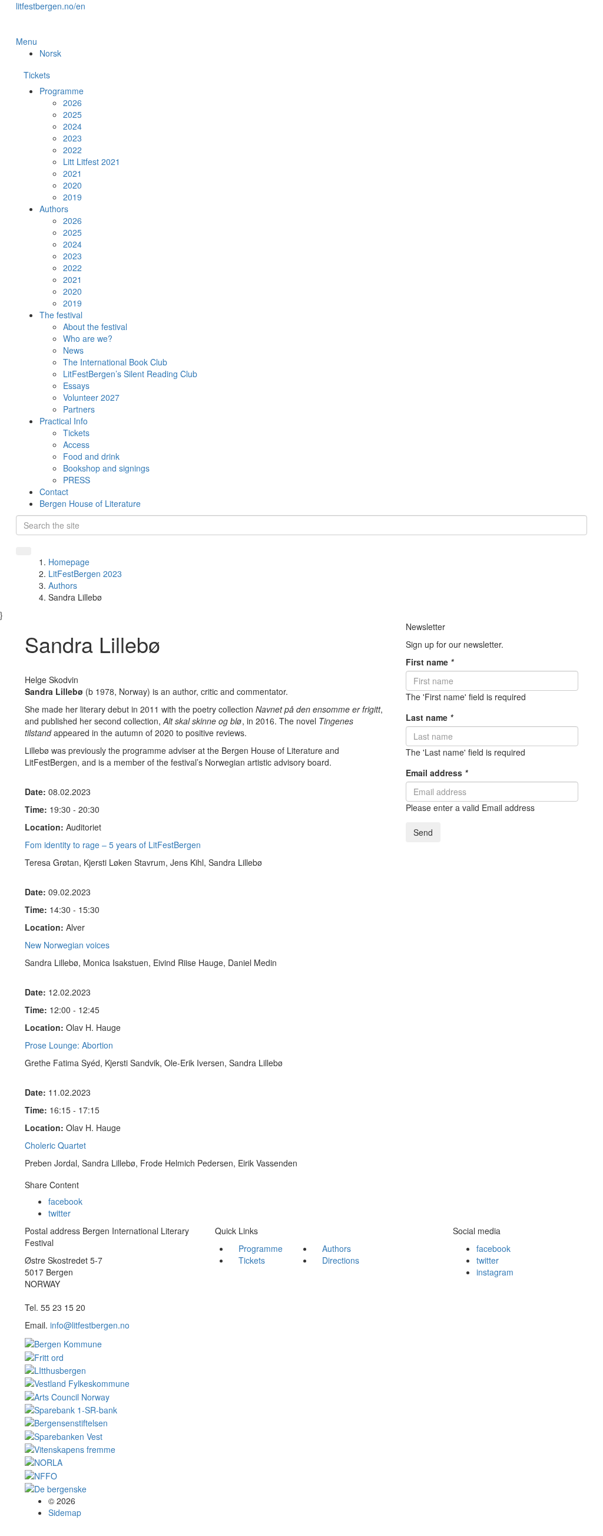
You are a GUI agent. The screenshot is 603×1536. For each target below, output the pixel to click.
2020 (72, 185)
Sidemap (64, 1512)
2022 (72, 150)
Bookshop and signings (106, 468)
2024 (72, 126)
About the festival (95, 326)
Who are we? (87, 338)
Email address (437, 773)
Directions (340, 1260)
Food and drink (91, 456)
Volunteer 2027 (91, 397)
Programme (61, 91)
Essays (76, 385)
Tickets (37, 75)
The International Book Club (115, 362)
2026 (72, 102)
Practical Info (63, 421)
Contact (53, 491)
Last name (429, 717)
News (73, 350)
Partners (79, 409)
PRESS (76, 480)
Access (76, 444)
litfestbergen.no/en (50, 6)
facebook (65, 1201)
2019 (72, 197)
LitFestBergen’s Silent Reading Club (130, 374)
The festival (60, 315)
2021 (72, 173)
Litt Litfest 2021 (91, 161)
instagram (494, 1272)
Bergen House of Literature (90, 503)
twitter (59, 1213)
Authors (53, 209)
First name (429, 662)
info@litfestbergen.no (90, 1325)
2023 (72, 138)
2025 (72, 114)
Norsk (50, 53)
